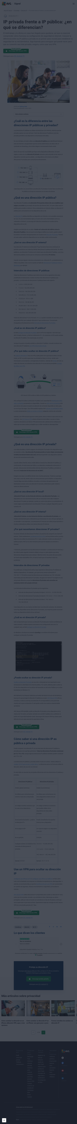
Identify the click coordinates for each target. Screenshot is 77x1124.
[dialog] (38, 562)
